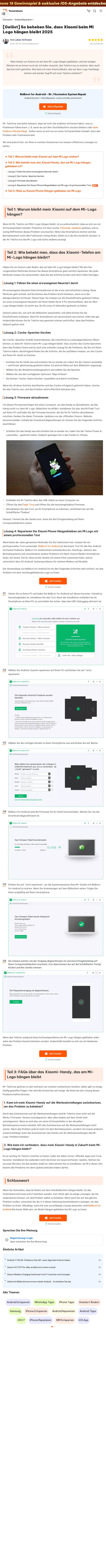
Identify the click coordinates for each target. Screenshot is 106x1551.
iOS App (83, 1320)
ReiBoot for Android (49, 546)
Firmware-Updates (70, 228)
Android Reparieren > (24, 19)
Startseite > (8, 19)
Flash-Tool (28, 504)
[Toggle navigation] (100, 10)
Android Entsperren (18, 1302)
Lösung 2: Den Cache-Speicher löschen (26, 176)
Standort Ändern (89, 1302)
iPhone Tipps (66, 1302)
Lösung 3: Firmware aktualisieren (22, 181)
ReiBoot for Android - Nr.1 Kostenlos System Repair (53, 94)
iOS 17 (21, 1320)
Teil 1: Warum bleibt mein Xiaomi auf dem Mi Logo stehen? (43, 156)
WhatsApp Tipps (44, 1302)
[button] (52, 1326)
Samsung (15, 1311)
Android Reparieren (30, 44)
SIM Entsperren (65, 1320)
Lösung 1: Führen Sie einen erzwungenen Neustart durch (33, 171)
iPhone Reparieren (40, 1320)
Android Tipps (88, 1311)
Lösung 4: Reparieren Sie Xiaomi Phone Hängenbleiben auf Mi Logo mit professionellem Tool (49, 185)
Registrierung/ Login (21, 1238)
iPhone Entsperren (36, 1311)
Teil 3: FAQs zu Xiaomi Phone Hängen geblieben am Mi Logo (44, 190)
